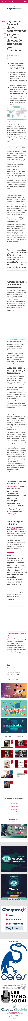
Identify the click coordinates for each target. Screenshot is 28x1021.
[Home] (14, 7)
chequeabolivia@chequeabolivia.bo (14, 1013)
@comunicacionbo (14, 486)
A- (2, 44)
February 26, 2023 (14, 514)
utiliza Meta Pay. (20, 307)
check (3, 21)
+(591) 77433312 (14, 1015)
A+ (4, 44)
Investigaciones (17, 57)
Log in (8, 679)
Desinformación (12, 668)
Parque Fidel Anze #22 (14, 1012)
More (13, 793)
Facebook (14, 527)
